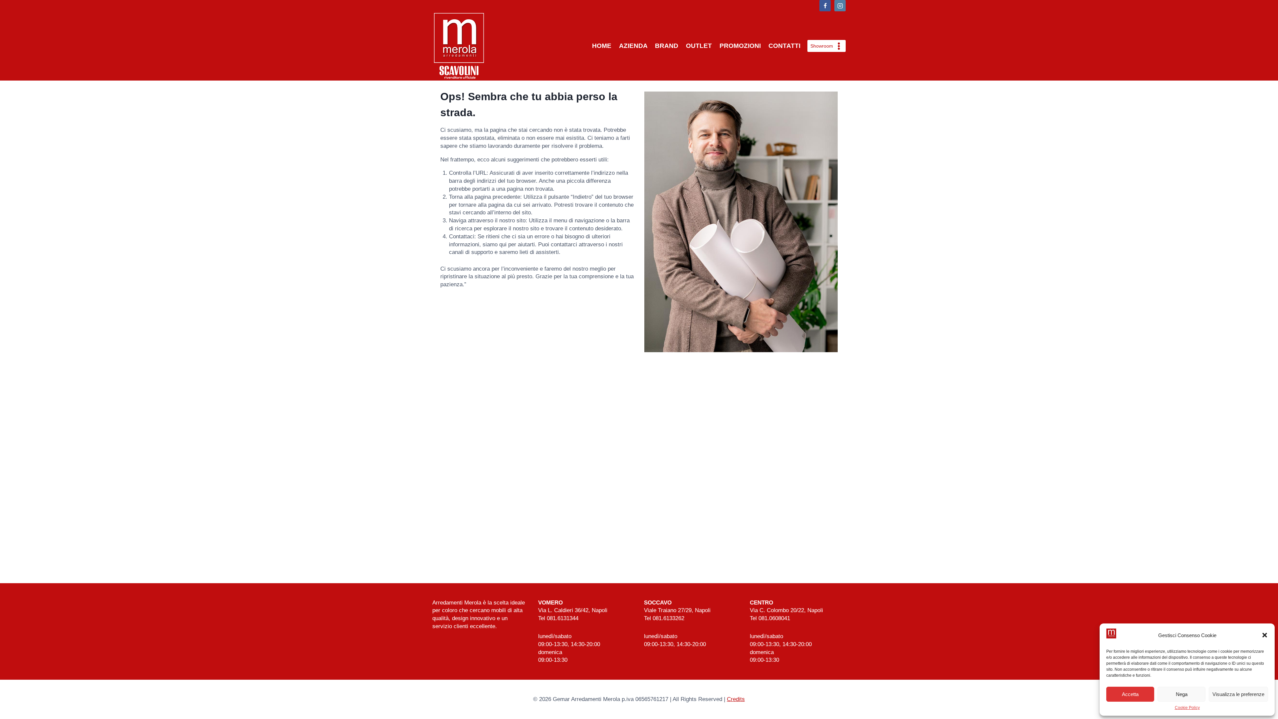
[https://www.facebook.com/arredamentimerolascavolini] (825, 5)
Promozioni (740, 45)
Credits (736, 699)
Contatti (784, 45)
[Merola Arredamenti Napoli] (459, 46)
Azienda (633, 45)
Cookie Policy (1187, 707)
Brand (666, 45)
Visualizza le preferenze (1238, 694)
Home (601, 45)
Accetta (1130, 694)
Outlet (699, 45)
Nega (1181, 694)
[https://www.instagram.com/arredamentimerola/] (840, 5)
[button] (1264, 635)
